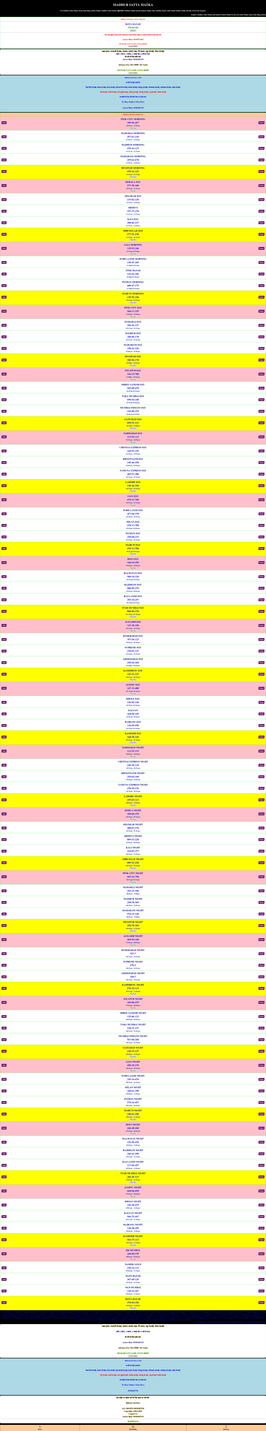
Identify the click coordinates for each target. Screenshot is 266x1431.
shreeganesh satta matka (110, 1316)
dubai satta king (252, 1318)
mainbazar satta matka (209, 1318)
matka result (151, 1320)
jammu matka (90, 1314)
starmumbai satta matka (38, 1318)
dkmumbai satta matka (180, 1318)
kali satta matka (226, 1314)
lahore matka (236, 1312)
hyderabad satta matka (65, 1318)
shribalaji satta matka (237, 1314)
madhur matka (101, 1312)
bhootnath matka (213, 1312)
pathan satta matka (21, 1316)
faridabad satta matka (169, 1316)
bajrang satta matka (154, 1318)
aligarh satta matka (52, 1318)
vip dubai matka (107, 1320)
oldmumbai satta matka (223, 1318)
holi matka (252, 1312)
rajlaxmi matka (16, 1314)
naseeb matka (207, 1322)
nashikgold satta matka (194, 1318)
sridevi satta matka (214, 1314)
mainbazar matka (157, 1314)
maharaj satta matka (45, 1316)
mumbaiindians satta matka (141, 1316)
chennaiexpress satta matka (185, 1316)
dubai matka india (86, 1320)
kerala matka (5, 1312)
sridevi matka (23, 1312)
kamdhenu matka (80, 1314)
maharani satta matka (71, 1316)
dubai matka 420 (97, 1320)
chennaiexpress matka (200, 1312)
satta (245, 1318)
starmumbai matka (27, 1314)
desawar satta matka (84, 1316)
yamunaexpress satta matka (215, 1316)
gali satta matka (249, 1314)
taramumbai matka (153, 1312)
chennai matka (227, 1322)
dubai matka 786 (128, 1320)
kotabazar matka (179, 1314)
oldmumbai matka (168, 1314)
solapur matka (131, 1312)
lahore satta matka (229, 1316)
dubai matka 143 (118, 1320)
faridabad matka (188, 1312)
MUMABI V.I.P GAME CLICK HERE (133, 45)
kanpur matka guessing (140, 1320)
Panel (261, 123)
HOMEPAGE (133, 1421)
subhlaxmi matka (57, 1312)
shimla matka (156, 1322)
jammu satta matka (119, 1318)
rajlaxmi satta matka (24, 1318)
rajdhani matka (6, 1314)
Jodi (4, 123)
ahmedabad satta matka (92, 1318)
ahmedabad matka (68, 1314)
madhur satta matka (58, 1316)
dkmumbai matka (135, 1314)
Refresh (133, 30)
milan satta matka (241, 1316)
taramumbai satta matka (125, 1316)
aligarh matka (37, 1314)
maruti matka (83, 1312)
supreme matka (58, 1314)
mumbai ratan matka (194, 1322)
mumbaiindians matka (166, 1312)
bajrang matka (115, 1314)
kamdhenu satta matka (106, 1318)
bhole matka (98, 1314)
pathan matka (74, 1312)
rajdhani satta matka (12, 1318)
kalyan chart (176, 1320)
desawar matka (121, 1312)
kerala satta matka (190, 1314)
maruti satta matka (33, 1316)
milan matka (244, 1312)
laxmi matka (146, 1322)
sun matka (126, 1322)
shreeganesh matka (141, 1312)
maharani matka (111, 1312)
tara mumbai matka (179, 1322)
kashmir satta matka (167, 1318)
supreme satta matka (79, 1318)
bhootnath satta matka (200, 1316)
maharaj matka (92, 1312)
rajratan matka (260, 1312)
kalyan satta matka (142, 1318)
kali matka (31, 1312)
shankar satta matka (203, 1314)
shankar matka (14, 1312)
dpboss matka (160, 1320)
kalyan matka (106, 1314)
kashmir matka (124, 1314)
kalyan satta (168, 1320)
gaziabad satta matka (156, 1316)
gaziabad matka (178, 1312)
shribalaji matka (39, 1312)
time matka (66, 1312)
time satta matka (10, 1316)
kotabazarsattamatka (237, 1318)
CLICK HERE (133, 46)
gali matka (48, 1312)
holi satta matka (252, 1316)
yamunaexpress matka (224, 1312)
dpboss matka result (253, 1322)
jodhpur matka (136, 1322)
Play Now (133, 128)
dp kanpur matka (185, 1320)
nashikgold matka (146, 1314)
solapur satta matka (96, 1316)
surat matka (217, 1322)
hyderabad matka (47, 1314)
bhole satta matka (131, 1318)
